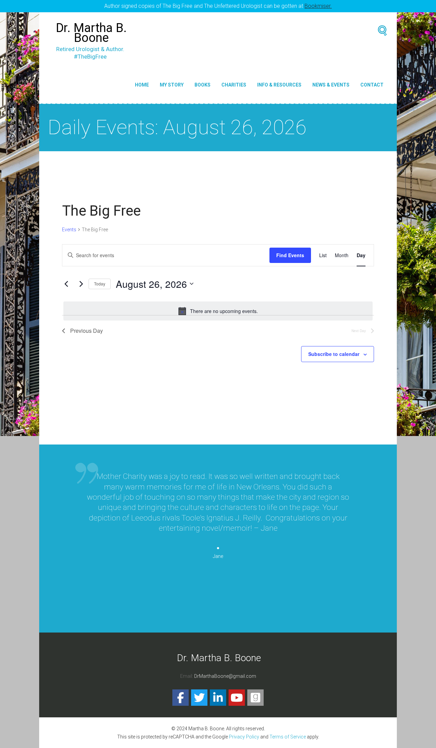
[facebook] (180, 697)
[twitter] (199, 697)
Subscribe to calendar (333, 353)
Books (202, 85)
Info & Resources (279, 85)
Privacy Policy (244, 736)
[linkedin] (218, 697)
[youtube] (237, 697)
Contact (372, 85)
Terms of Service (287, 736)
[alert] (218, 311)
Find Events (290, 255)
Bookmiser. (318, 6)
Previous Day (86, 330)
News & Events (330, 85)
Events (69, 229)
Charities (233, 85)
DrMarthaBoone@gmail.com (225, 676)
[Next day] (79, 284)
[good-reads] (255, 697)
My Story (172, 85)
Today (99, 283)
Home (142, 85)
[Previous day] (66, 284)
